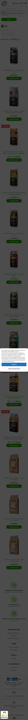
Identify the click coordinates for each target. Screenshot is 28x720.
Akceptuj (14, 364)
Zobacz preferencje (14, 369)
